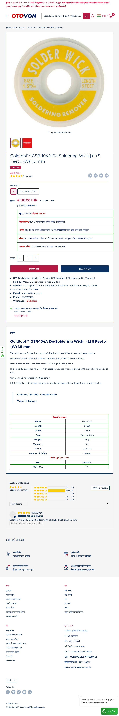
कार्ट (66, 599)
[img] (24, 512)
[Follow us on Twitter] (13, 692)
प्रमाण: (12, 258)
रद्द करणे (68, 603)
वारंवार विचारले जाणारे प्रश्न (16, 643)
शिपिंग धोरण (10, 607)
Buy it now (85, 269)
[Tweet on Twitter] (101, 175)
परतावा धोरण (10, 660)
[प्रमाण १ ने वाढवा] (36, 258)
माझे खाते (68, 590)
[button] (16, 176)
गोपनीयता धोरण (11, 603)
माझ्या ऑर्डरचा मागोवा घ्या (74, 612)
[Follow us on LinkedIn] (30, 692)
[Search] (86, 16)
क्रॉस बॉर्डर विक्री (12, 652)
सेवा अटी (9, 656)
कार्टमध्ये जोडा (34, 269)
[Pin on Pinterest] (96, 175)
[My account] (92, 15)
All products (19, 27)
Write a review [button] (100, 488)
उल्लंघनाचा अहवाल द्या (14, 647)
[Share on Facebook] (90, 175)
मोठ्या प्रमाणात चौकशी (14, 634)
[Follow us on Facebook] (8, 692)
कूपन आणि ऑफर (12, 639)
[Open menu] (7, 16)
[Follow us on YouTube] (24, 692)
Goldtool (15, 173)
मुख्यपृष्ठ (8, 27)
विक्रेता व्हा (10, 630)
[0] (111, 16)
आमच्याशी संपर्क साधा (13, 599)
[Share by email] (107, 175)
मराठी (9, 680)
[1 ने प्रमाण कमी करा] (20, 258)
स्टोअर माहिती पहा (20, 315)
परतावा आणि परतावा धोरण (15, 612)
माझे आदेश (68, 595)
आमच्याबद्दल (10, 595)
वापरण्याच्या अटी (11, 616)
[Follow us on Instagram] (19, 692)
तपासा (67, 607)
